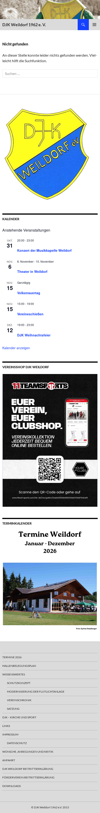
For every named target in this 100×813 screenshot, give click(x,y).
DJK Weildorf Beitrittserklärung (27, 769)
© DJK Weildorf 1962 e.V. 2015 (50, 807)
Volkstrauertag (28, 292)
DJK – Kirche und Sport (19, 717)
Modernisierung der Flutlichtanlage (35, 691)
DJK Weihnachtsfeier (33, 335)
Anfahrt (8, 760)
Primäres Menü (94, 24)
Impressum (10, 734)
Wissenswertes (13, 674)
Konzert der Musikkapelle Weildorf (44, 250)
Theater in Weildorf (32, 271)
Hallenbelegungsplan (19, 666)
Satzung (13, 708)
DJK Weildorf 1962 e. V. (24, 24)
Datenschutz (17, 743)
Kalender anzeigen (16, 347)
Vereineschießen (30, 314)
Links (6, 726)
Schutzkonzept (18, 683)
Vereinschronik (19, 700)
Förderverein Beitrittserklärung (28, 777)
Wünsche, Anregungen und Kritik (27, 751)
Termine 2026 (12, 657)
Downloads (11, 786)
